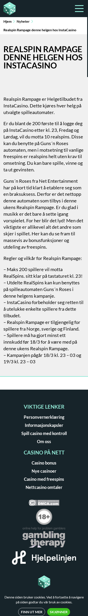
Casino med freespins (44, 479)
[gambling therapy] (44, 539)
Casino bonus (44, 462)
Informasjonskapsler (44, 425)
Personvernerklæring (44, 417)
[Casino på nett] (22, 8)
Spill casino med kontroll (44, 433)
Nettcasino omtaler (44, 487)
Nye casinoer (44, 471)
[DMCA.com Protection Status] (44, 504)
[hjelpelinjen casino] (44, 559)
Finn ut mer (31, 612)
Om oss (44, 441)
